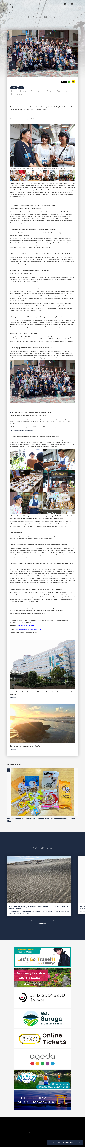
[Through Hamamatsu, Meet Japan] (8, 8)
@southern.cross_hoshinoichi (25, 626)
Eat (21, 88)
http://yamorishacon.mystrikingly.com (22, 430)
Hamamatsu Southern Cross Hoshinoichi (28, 629)
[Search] (79, 8)
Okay (78, 1142)
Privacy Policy (69, 1142)
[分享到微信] (69, 82)
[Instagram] (65, 4)
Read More (13, 697)
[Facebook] (68, 4)
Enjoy (13, 88)
